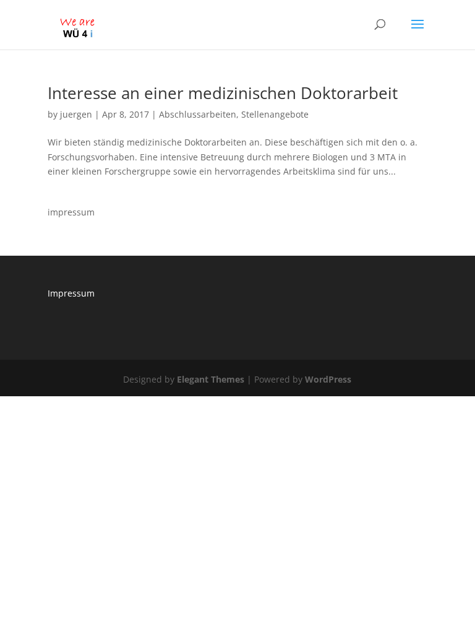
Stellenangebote (275, 114)
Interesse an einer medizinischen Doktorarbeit (223, 93)
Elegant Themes (210, 379)
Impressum (71, 293)
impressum (71, 212)
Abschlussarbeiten (197, 114)
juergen (76, 114)
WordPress (328, 379)
